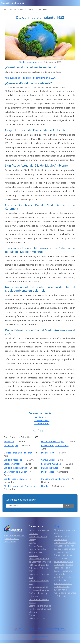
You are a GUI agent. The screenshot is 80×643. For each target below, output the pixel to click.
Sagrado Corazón (12, 463)
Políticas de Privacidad (14, 535)
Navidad (45, 486)
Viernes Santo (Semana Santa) (18, 452)
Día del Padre (60, 539)
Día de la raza (47, 471)
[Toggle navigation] (77, 3)
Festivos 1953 (41, 417)
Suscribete (69, 505)
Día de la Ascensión (13, 459)
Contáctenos (10, 541)
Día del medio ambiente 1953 (40, 17)
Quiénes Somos (11, 538)
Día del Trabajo (48, 452)
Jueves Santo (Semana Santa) (55, 445)
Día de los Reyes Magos (52, 441)
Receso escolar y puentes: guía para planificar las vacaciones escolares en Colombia (64, 574)
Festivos (33, 615)
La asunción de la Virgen (15, 471)
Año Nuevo (9, 441)
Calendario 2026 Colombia (40, 637)
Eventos (32, 542)
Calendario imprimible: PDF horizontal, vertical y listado (40, 608)
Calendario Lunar (37, 618)
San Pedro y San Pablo (52, 463)
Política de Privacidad (39, 564)
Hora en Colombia (37, 549)
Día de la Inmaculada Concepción (20, 486)
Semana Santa (35, 546)
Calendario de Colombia (12, 2)
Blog (56, 526)
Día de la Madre (61, 536)
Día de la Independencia (15, 467)
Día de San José (11, 445)
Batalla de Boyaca (49, 467)
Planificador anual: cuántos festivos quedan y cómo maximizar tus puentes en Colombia (65, 589)
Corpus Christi (48, 459)
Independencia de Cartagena (55, 478)
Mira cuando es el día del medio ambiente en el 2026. (30, 77)
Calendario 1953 (41, 420)
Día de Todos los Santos (15, 478)
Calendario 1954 (41, 423)
